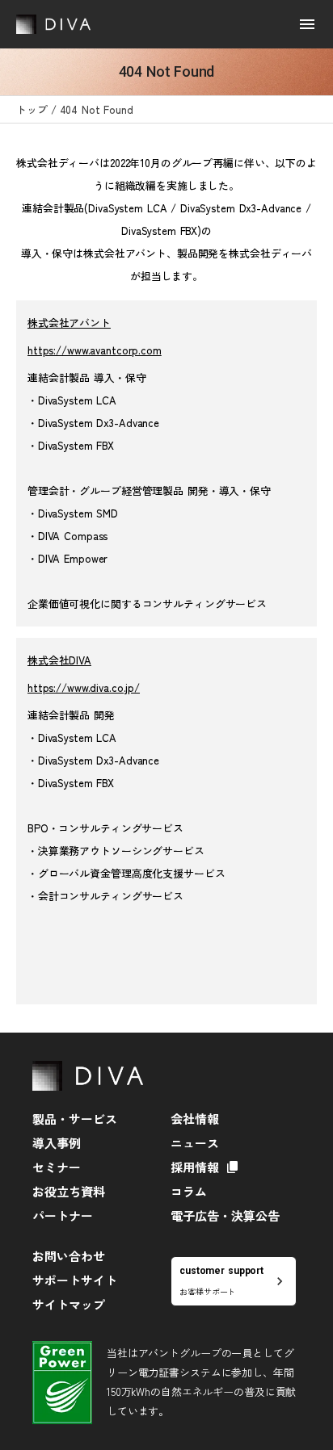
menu (307, 24)
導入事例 (56, 1142)
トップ (32, 109)
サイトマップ (68, 1304)
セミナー (56, 1167)
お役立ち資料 (68, 1191)
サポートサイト (74, 1280)
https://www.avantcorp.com (94, 350)
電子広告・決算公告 (225, 1215)
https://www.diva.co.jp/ (83, 687)
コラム (189, 1191)
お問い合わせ (68, 1255)
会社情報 (195, 1118)
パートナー (62, 1215)
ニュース (195, 1142)
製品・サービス (74, 1118)
